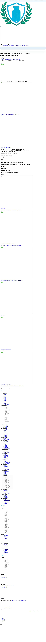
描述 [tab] (3, 157)
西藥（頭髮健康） (5, 498)
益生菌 (5, 536)
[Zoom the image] (4, 14)
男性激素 (5, 473)
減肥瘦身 (5, 403)
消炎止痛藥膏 (7, 482)
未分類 (10, 153)
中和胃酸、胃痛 (6, 455)
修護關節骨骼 (7, 519)
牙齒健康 (6, 524)
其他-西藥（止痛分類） (7, 448)
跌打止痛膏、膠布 (5, 543)
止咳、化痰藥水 (6, 425)
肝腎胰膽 (5, 396)
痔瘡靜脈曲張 (7, 527)
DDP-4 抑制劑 (5, 490)
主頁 (3, 618)
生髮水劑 (5, 499)
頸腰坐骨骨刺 (7, 520)
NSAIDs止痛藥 (6, 442)
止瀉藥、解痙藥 (6, 466)
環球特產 (6, 566)
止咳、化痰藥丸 (6, 426)
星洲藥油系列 (5, 550)
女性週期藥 (5, 474)
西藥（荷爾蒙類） (5, 470)
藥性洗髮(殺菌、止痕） (7, 500)
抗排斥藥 (5, 398)
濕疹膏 (12, 153)
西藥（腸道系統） (5, 464)
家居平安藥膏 (5, 544)
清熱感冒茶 (6, 560)
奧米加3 (6, 518)
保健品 (3, 508)
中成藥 (3, 557)
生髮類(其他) (5, 503)
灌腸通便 (5, 467)
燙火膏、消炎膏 (7, 485)
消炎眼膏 (6, 408)
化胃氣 (5, 454)
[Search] (9, 388)
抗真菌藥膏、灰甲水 (7, 486)
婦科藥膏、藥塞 (7, 480)
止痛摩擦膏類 (5, 446)
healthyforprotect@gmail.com (23, 600)
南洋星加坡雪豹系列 (6, 548)
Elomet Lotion (3, 315)
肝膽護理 (6, 513)
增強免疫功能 (7, 521)
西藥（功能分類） (5, 393)
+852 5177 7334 (14, 600)
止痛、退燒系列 (6, 441)
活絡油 (5, 551)
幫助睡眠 (6, 528)
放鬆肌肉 (5, 444)
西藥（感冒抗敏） (5, 433)
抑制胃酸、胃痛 (6, 456)
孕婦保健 (6, 511)
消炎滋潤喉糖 (7, 421)
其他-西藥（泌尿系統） (7, 452)
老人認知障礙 (5, 461)
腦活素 (6, 515)
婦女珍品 (6, 561)
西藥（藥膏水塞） (16, 153)
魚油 (5, 532)
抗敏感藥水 (5, 436)
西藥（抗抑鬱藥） (5, 437)
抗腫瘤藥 (5, 397)
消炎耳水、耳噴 (7, 415)
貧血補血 (6, 531)
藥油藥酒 (3, 547)
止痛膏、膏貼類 (6, 447)
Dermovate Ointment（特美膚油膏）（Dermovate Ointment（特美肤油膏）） (11, 280)
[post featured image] (17, 192)
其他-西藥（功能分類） (7, 404)
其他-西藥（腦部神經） (7, 463)
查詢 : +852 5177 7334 (25, 45)
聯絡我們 (3, 620)
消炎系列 (6, 419)
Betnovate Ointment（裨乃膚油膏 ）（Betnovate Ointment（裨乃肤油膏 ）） (11, 245)
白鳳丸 (6, 567)
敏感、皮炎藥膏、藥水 (5, 153)
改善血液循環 (5, 429)
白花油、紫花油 (6, 552)
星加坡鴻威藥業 (6, 549)
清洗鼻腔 (6, 417)
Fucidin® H (2, 350)
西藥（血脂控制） (5, 494)
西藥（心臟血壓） (5, 428)
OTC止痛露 (5, 445)
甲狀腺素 (5, 472)
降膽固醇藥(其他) (6, 497)
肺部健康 (6, 525)
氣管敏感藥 (5, 427)
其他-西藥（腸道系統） (7, 469)
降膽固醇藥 (5, 496)
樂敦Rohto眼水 (7, 413)
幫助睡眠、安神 (7, 564)
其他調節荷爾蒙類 (6, 471)
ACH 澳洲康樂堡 (6, 535)
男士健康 (5, 394)
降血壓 (5, 430)
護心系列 (6, 565)
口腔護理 (6, 418)
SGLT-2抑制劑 (6, 491)
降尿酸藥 (5, 399)
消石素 (6, 514)
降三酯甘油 (5, 495)
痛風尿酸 (6, 530)
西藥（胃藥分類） (5, 453)
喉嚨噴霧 (6, 420)
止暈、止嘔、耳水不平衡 (7, 462)
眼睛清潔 (6, 414)
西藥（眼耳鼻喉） (5, 405)
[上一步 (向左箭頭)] (0, 624)
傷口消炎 (6, 481)
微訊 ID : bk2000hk (5, 45)
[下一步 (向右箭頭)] (1, 624)
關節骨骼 (5, 400)
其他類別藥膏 (2, 208)
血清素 (5, 438)
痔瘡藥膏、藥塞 (7, 487)
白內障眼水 (6, 411)
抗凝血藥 (5, 431)
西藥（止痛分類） (5, 440)
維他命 (3, 534)
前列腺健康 (6, 526)
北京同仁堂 (6, 559)
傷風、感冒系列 (6, 434)
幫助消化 (5, 457)
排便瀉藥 (5, 465)
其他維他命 (5, 538)
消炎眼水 (6, 407)
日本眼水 (6, 412)
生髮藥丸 (5, 502)
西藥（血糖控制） (5, 489)
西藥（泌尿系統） (5, 449)
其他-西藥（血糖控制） (7, 493)
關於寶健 (3, 619)
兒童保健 (6, 512)
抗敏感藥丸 (5, 435)
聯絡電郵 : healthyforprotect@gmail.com (15, 45)
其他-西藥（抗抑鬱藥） (7, 439)
